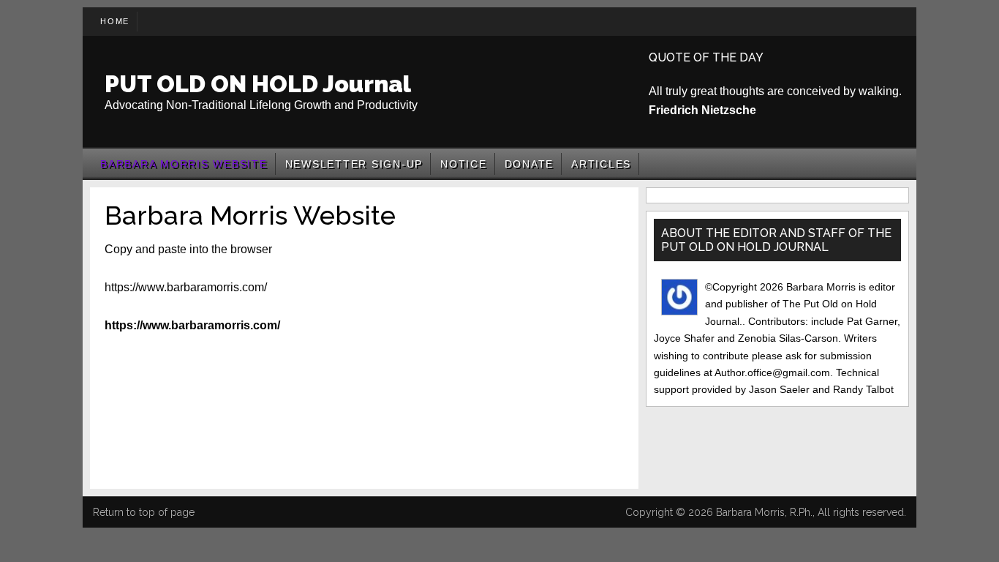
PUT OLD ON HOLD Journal (258, 83)
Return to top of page (144, 512)
